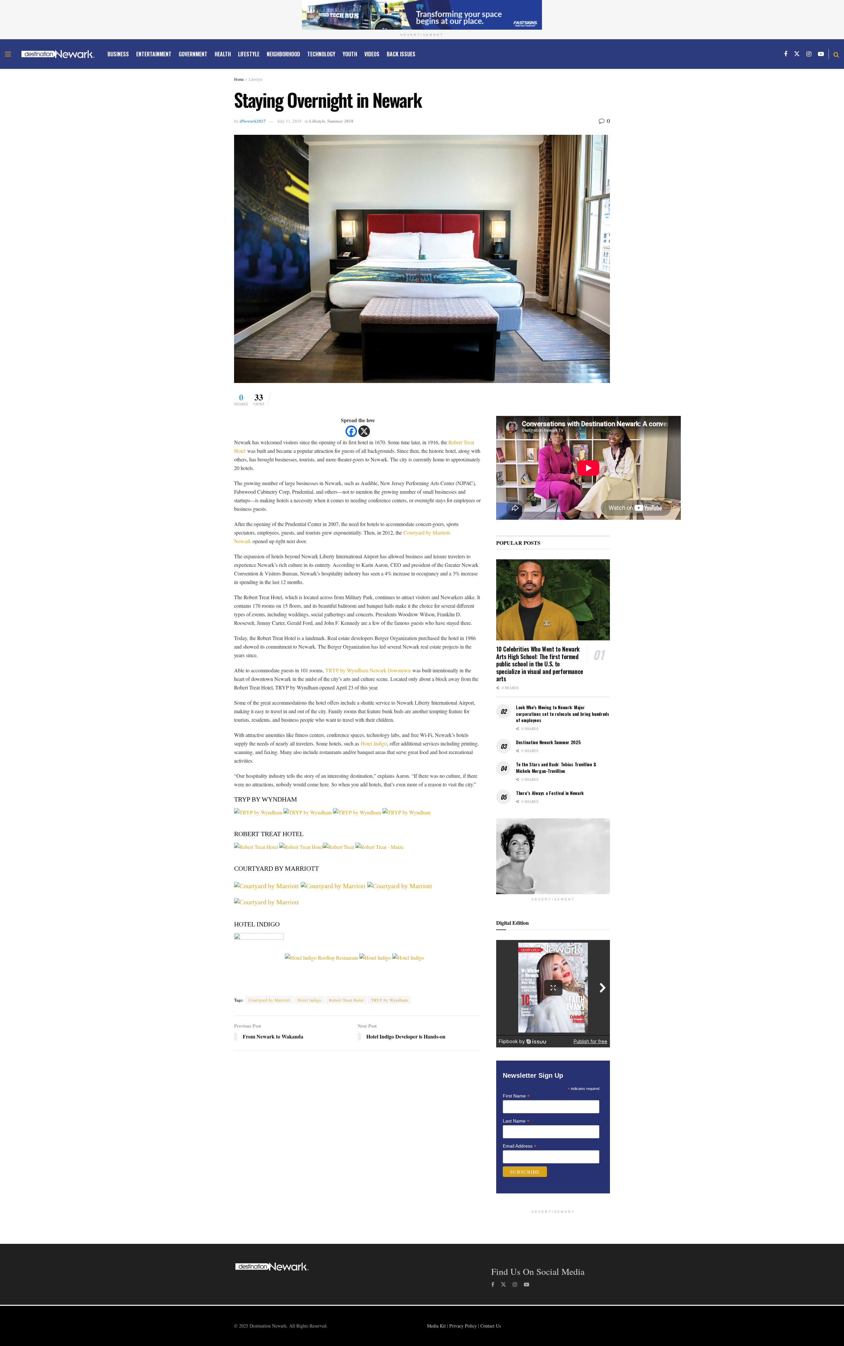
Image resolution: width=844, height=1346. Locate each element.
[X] (364, 431)
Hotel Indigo (374, 743)
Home (239, 79)
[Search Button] (836, 54)
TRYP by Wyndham (389, 1000)
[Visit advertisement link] (422, 15)
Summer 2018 (340, 121)
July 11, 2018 (289, 121)
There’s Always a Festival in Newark (550, 792)
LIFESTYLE (248, 54)
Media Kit (436, 1326)
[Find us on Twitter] (797, 54)
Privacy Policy (463, 1326)
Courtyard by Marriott (269, 1000)
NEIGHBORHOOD (283, 54)
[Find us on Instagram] (808, 54)
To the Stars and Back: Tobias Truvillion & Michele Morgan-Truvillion (556, 767)
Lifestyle (255, 79)
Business (118, 54)
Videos (371, 54)
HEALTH (223, 54)
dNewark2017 (253, 121)
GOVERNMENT (193, 54)
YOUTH (350, 54)
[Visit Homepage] (58, 54)
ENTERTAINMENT (153, 54)
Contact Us (490, 1326)
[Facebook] (351, 431)
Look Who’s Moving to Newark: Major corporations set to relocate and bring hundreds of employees (562, 713)
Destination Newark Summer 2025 (548, 742)
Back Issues (401, 54)
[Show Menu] (8, 54)
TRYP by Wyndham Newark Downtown (368, 670)
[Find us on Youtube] (821, 54)
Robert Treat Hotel (346, 1000)
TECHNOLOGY (321, 54)
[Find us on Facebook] (785, 54)
